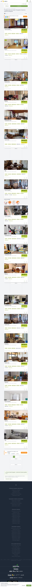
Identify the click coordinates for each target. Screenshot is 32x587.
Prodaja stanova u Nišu (16, 512)
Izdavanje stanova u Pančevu (16, 536)
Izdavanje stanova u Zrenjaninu (16, 533)
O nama (5, 559)
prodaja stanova (8, 8)
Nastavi (29, 585)
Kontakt (8, 559)
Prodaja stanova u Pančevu (16, 520)
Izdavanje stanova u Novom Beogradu (16, 503)
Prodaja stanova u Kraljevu (16, 523)
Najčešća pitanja (13, 560)
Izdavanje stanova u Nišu (16, 529)
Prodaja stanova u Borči (16, 491)
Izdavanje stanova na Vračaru (16, 504)
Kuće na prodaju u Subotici (16, 549)
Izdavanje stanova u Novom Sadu (16, 528)
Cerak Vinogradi (13, 8)
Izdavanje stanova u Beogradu (16, 500)
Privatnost (19, 560)
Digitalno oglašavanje (14, 559)
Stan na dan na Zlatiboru (16, 540)
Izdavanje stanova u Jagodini (16, 537)
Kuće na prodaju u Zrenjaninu (16, 550)
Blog (1, 559)
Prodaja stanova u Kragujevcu (16, 513)
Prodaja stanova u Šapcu (16, 517)
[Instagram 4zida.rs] (20, 581)
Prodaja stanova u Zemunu (16, 492)
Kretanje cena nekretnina (16, 553)
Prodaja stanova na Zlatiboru (16, 521)
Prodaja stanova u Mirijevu (16, 495)
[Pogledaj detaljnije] (16, 23)
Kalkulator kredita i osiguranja (16, 556)
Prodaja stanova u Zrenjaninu (16, 516)
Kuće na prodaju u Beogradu (16, 552)
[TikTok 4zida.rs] (22, 581)
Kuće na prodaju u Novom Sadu (16, 545)
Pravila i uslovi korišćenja (27, 559)
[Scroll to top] (16, 485)
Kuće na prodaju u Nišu (16, 546)
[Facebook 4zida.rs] (19, 581)
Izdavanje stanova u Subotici (16, 532)
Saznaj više (23, 585)
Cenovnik (20, 559)
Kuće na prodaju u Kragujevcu (16, 548)
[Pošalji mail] (24, 581)
